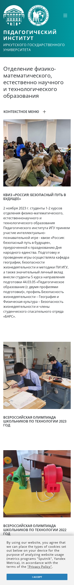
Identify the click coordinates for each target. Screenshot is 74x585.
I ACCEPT (37, 576)
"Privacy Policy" (39, 567)
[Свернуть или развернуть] (65, 15)
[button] (37, 111)
